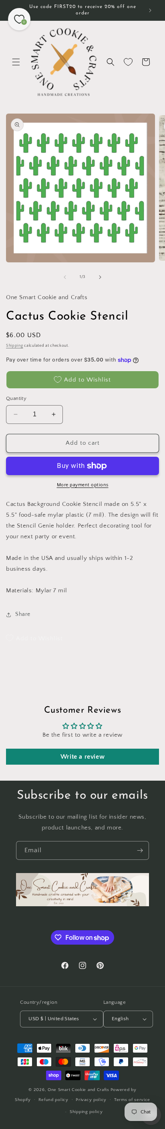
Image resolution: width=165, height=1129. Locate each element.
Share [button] (22, 614)
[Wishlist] (128, 62)
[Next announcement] (150, 10)
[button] (16, 62)
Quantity (16, 398)
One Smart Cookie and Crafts (78, 1089)
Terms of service (132, 1099)
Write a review (82, 756)
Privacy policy (91, 1099)
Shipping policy (86, 1111)
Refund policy (53, 1099)
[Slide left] (65, 277)
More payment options (83, 485)
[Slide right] (100, 277)
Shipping (14, 346)
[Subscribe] (140, 850)
